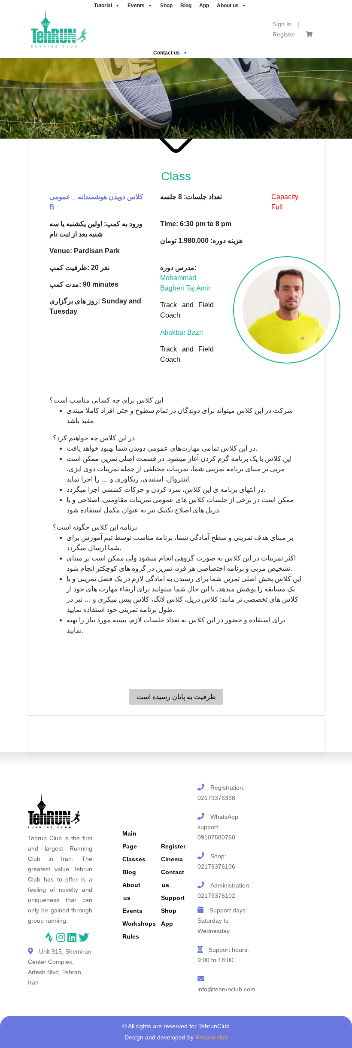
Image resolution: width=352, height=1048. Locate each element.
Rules (130, 936)
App (167, 923)
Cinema (172, 859)
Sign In (282, 24)
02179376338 (216, 797)
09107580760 (216, 837)
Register (284, 34)
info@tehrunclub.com (226, 989)
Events (132, 910)
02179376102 (216, 895)
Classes (134, 859)
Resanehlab (211, 1037)
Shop (168, 910)
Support (173, 897)
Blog (129, 872)
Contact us (166, 53)
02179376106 (216, 866)
